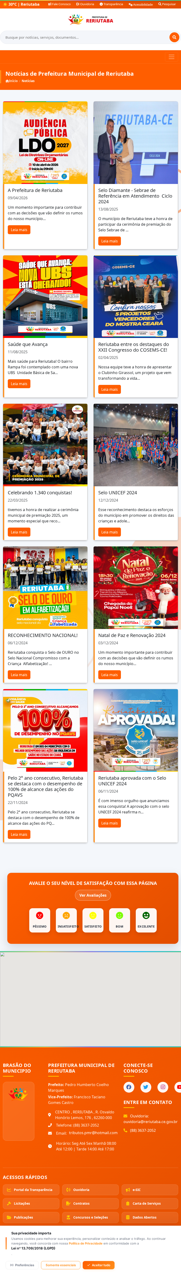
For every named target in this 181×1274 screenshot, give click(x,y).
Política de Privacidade (86, 1243)
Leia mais (19, 229)
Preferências (24, 1265)
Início (13, 81)
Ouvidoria (86, 4)
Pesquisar (168, 4)
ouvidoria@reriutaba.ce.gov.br (150, 1121)
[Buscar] (174, 37)
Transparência (113, 4)
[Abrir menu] (171, 57)
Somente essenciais (61, 1265)
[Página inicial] (90, 20)
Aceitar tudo (101, 1265)
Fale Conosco (61, 4)
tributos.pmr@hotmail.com (93, 1132)
